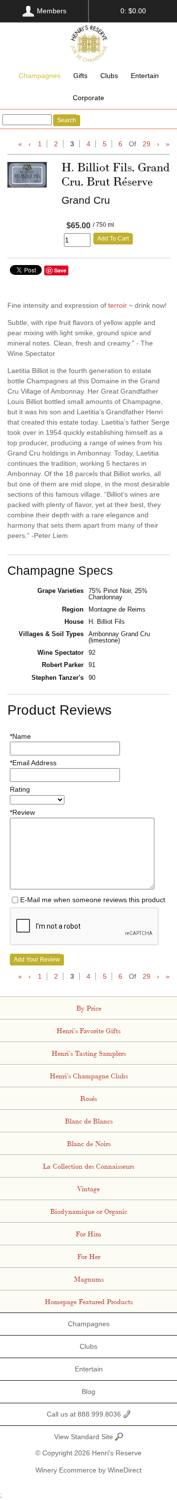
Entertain (145, 76)
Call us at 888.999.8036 (85, 1414)
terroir (117, 305)
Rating (20, 789)
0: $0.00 (133, 11)
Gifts (80, 76)
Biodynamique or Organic (88, 1211)
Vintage (88, 1188)
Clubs (109, 76)
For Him (88, 1233)
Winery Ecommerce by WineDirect (88, 1470)
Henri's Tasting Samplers (89, 1053)
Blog (88, 1391)
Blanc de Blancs (89, 1120)
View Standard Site (84, 1437)
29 (146, 144)
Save (60, 270)
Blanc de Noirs (89, 1143)
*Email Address (33, 763)
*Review (22, 812)
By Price (88, 1008)
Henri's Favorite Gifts (88, 1030)
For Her (88, 1256)
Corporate (88, 98)
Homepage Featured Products (89, 1301)
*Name (20, 736)
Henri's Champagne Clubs (89, 1075)
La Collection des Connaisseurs (88, 1166)
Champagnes (39, 76)
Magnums (89, 1279)
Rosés (88, 1098)
